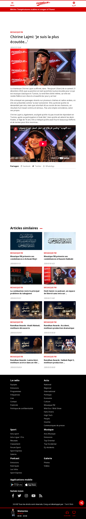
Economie (48, 398)
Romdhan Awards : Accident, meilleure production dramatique (59, 326)
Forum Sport (15, 447)
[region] (43, 20)
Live (12, 398)
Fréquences (15, 395)
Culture (47, 401)
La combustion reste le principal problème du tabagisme (24, 292)
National (47, 384)
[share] (81, 503)
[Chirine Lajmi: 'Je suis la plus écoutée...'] (43, 67)
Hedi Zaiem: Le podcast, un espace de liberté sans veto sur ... (59, 292)
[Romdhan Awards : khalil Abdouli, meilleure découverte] (26, 310)
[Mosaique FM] (43, 3)
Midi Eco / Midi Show (52, 408)
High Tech (48, 415)
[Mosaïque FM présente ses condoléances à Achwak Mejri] (26, 241)
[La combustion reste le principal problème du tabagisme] (26, 276)
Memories (22, 511)
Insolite (47, 422)
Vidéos (46, 466)
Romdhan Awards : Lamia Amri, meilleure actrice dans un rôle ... (24, 361)
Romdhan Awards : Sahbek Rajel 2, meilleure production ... (59, 361)
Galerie (13, 454)
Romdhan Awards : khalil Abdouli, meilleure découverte (25, 326)
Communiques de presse (54, 425)
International (49, 391)
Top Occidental (50, 444)
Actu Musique (49, 433)
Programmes (15, 391)
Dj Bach (20, 513)
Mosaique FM (16, 32)
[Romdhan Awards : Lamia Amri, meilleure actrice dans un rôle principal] (26, 345)
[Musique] (13, 513)
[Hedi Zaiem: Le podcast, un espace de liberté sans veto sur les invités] (60, 276)
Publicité (14, 405)
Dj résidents (49, 447)
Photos (47, 462)
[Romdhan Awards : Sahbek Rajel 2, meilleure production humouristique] (60, 345)
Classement (15, 444)
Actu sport (14, 433)
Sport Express (16, 451)
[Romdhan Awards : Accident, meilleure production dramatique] (60, 310)
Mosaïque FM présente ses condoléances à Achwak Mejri (23, 257)
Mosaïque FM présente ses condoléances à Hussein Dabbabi (58, 257)
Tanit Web (68, 504)
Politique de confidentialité (21, 408)
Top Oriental (49, 440)
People (47, 418)
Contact (13, 401)
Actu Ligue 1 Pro (17, 437)
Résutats (14, 440)
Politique (48, 395)
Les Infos (14, 469)
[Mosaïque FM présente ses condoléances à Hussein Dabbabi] (60, 241)
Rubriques (14, 466)
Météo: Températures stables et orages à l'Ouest (32, 9)
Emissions (14, 388)
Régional (47, 388)
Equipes (13, 384)
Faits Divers (49, 412)
